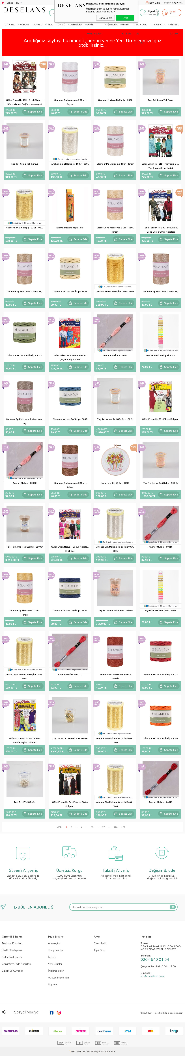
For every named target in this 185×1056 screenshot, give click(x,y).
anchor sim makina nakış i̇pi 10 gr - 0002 (25, 676)
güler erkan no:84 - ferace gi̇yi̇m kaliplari (70, 804)
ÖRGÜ (61, 24)
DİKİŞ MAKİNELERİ (94, 26)
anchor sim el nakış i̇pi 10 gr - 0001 (70, 163)
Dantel (10, 24)
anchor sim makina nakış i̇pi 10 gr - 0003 (115, 740)
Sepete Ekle (35, 111)
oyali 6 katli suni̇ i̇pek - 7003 (160, 610)
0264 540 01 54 (155, 959)
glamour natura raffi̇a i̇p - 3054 (160, 738)
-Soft (73, 1051)
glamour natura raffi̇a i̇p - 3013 (160, 674)
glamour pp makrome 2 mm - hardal (24, 612)
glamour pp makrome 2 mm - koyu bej (24, 421)
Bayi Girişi (155, 2)
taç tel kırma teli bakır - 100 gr (160, 483)
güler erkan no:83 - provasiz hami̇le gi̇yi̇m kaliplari (24, 740)
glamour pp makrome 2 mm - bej (24, 291)
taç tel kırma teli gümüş (24, 163)
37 (103, 827)
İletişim (52, 957)
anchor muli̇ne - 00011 (70, 674)
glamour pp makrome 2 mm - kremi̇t (115, 676)
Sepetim (52, 984)
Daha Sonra (105, 17)
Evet (125, 17)
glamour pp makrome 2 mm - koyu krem (115, 229)
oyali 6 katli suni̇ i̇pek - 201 (160, 355)
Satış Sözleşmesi (12, 957)
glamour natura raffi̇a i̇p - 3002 (115, 100)
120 (115, 827)
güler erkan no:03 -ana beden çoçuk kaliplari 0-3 (69, 357)
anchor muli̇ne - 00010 (160, 546)
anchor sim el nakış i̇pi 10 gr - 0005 (115, 291)
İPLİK (50, 24)
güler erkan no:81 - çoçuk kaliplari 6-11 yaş (70, 548)
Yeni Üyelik (100, 943)
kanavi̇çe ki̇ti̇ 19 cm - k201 (115, 483)
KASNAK (159, 24)
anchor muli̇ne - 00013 (160, 802)
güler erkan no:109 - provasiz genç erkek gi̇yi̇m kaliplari (161, 229)
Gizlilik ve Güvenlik (12, 970)
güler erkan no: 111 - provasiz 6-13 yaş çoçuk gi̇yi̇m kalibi (160, 165)
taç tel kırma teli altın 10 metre (70, 738)
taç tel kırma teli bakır (160, 100)
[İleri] (123, 826)
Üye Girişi (99, 950)
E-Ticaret (81, 1051)
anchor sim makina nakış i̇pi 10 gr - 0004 (115, 804)
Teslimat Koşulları (12, 943)
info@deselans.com (152, 976)
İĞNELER (112, 24)
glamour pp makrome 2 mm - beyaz (69, 102)
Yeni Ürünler (55, 964)
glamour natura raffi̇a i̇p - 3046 (70, 291)
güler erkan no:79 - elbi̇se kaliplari (160, 419)
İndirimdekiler (56, 970)
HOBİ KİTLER (126, 26)
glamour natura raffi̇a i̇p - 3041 (70, 610)
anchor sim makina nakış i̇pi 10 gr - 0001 (115, 548)
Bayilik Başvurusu (173, 2)
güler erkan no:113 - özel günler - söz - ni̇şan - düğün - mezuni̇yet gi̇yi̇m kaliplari (24, 103)
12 (92, 827)
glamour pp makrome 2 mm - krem (115, 163)
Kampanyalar (56, 950)
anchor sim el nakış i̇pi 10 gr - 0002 (24, 227)
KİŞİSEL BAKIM (174, 26)
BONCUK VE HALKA (141, 26)
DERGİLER (76, 24)
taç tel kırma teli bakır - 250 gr (115, 610)
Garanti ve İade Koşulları (16, 964)
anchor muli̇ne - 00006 (115, 355)
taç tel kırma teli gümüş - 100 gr (115, 419)
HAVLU (37, 24)
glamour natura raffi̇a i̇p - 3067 (70, 419)
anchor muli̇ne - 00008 (24, 483)
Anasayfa (54, 943)
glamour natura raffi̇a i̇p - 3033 (24, 355)
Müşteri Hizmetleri (58, 977)
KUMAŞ (24, 24)
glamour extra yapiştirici (69, 227)
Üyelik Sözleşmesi (12, 950)
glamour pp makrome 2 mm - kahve (69, 485)
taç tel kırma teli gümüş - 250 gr (24, 546)
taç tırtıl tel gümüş (24, 802)
